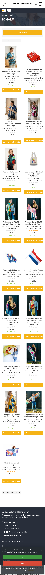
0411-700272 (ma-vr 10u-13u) (15, 532)
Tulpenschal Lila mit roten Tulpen (11, 464)
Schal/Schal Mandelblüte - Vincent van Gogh (11, 72)
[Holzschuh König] (22, 4)
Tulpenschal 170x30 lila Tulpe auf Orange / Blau (33, 416)
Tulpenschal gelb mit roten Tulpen (11, 367)
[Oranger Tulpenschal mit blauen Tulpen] (11, 402)
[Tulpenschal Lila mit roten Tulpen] (11, 450)
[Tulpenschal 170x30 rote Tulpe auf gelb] (33, 305)
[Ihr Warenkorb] (4, 5)
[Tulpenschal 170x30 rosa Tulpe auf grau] (33, 353)
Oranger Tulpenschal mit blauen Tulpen (11, 416)
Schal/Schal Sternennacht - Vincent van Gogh (11, 124)
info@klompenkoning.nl (12, 535)
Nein (22, 564)
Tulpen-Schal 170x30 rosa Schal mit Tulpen (33, 223)
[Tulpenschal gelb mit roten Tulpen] (11, 353)
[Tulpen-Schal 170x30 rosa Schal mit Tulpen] (33, 209)
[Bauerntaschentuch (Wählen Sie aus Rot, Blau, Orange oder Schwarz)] (33, 57)
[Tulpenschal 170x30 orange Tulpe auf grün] (11, 209)
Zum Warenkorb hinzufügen (12, 90)
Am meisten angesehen (11, 41)
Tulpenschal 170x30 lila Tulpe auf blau (11, 319)
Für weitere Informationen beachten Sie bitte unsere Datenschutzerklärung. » (22, 569)
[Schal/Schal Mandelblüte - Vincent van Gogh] (11, 57)
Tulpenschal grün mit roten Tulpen (11, 173)
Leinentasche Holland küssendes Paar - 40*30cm (34, 174)
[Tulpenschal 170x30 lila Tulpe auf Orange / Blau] (33, 402)
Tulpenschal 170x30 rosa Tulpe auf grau (34, 367)
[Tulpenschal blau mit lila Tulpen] (11, 257)
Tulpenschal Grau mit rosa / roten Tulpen (33, 123)
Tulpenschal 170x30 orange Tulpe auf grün (11, 223)
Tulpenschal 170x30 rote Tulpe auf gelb (34, 319)
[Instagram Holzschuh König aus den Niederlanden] (7, 546)
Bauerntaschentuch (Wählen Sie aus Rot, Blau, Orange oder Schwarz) (34, 73)
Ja (22, 557)
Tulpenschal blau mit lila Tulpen (11, 271)
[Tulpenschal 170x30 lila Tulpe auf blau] (11, 305)
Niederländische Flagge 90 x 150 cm (33, 271)
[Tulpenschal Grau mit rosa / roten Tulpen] (33, 109)
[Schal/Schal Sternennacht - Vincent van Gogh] (11, 109)
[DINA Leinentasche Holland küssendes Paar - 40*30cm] (33, 159)
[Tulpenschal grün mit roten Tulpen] (11, 159)
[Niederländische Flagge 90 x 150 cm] (33, 257)
